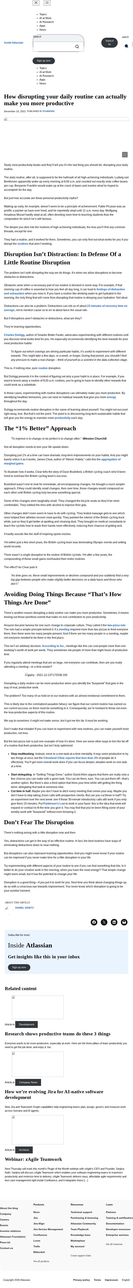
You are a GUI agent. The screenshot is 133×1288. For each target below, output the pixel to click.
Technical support (81, 1212)
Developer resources (118, 1229)
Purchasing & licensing (84, 1217)
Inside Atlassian (13, 42)
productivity (62, 417)
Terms (97, 1279)
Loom (36, 1240)
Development (26, 1024)
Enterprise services (117, 1235)
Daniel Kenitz (24, 907)
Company (5, 1213)
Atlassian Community (83, 1223)
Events (4, 1225)
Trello (36, 1246)
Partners (111, 1212)
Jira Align (39, 1223)
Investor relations (10, 1231)
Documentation (115, 1223)
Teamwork (48, 111)
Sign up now (44, 60)
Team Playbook (80, 1229)
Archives (24, 1150)
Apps (42, 25)
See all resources (114, 1244)
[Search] (77, 47)
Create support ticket (81, 1255)
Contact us (6, 1248)
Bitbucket (39, 1252)
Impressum (111, 1279)
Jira (35, 1217)
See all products (41, 1261)
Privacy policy (81, 1279)
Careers (4, 1219)
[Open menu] (47, 3)
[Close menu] (36, 3)
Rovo (36, 1212)
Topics (43, 14)
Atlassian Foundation (13, 1236)
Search (37, 36)
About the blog (9, 1208)
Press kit (5, 1242)
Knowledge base (80, 1235)
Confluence (40, 1235)
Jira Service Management (48, 1229)
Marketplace (78, 1240)
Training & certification (119, 1217)
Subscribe (109, 42)
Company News (28, 1082)
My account (78, 1246)
